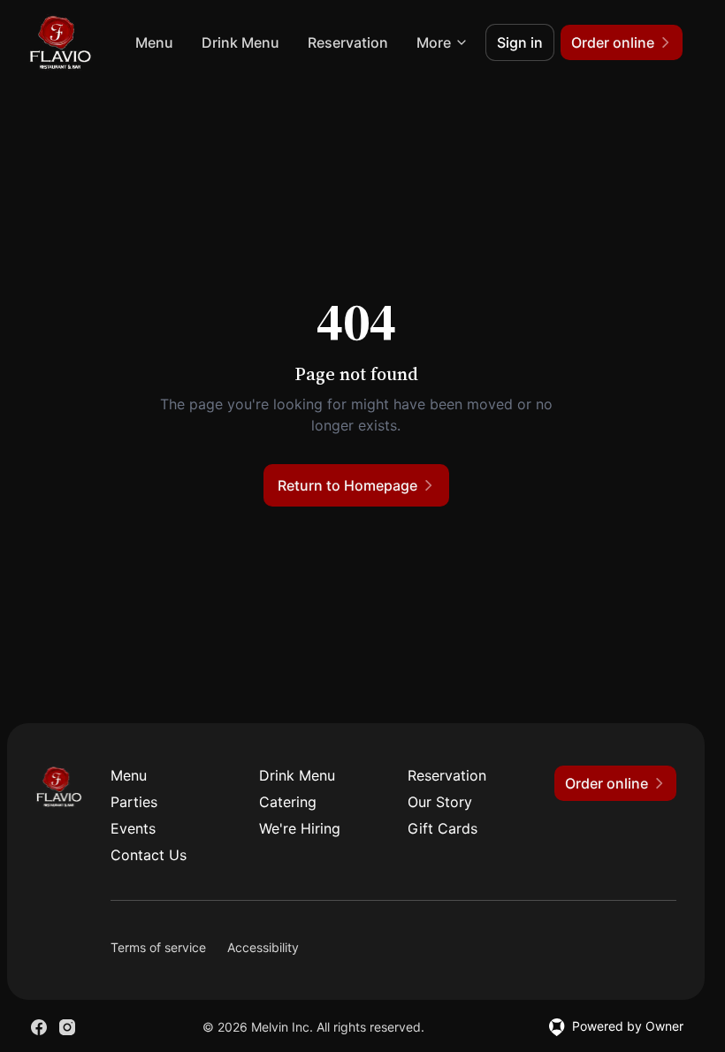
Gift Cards (442, 828)
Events (133, 828)
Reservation (348, 42)
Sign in (520, 42)
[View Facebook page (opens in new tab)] (39, 1027)
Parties (134, 802)
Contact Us (149, 855)
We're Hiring (299, 828)
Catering (288, 802)
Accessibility (263, 947)
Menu (154, 42)
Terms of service (158, 947)
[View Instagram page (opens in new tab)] (67, 1027)
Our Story (440, 802)
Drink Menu (240, 42)
